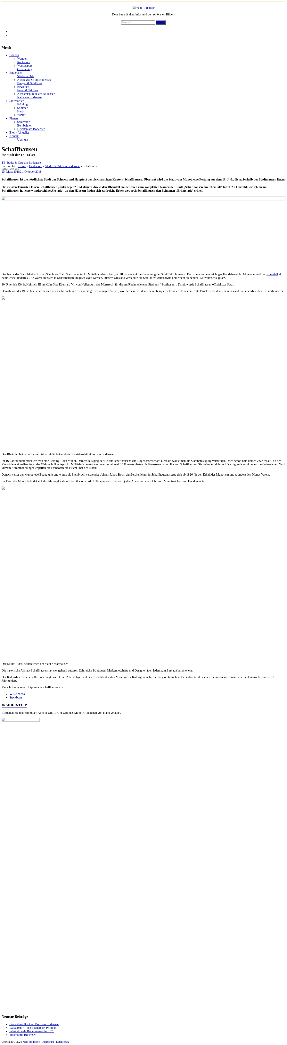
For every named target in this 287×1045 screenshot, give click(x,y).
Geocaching (24, 69)
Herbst (21, 111)
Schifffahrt (23, 122)
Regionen (23, 86)
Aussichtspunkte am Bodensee (36, 93)
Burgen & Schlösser (29, 83)
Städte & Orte (25, 76)
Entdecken (15, 72)
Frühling (22, 104)
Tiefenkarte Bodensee (22, 1034)
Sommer (22, 108)
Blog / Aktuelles (19, 132)
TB (4, 162)
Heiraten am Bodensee (31, 129)
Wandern (22, 58)
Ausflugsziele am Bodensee (34, 79)
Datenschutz (62, 1041)
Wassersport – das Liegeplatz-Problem (32, 1027)
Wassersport (24, 65)
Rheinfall (272, 274)
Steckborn (17, 697)
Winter (21, 115)
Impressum (48, 1041)
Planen (13, 118)
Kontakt (14, 136)
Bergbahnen (24, 125)
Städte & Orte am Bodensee (23, 162)
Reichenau (17, 694)
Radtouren (23, 62)
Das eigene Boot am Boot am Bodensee (34, 1024)
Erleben (14, 55)
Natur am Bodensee (29, 97)
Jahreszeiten (16, 100)
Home (22, 166)
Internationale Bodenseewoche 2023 (31, 1031)
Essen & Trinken (27, 90)
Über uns (23, 139)
